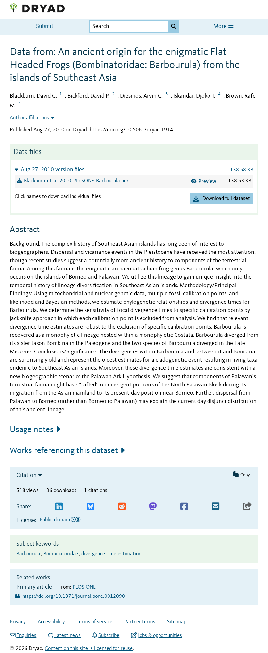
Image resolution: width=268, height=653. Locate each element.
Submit (44, 26)
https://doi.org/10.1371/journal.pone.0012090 (73, 596)
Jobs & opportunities (160, 635)
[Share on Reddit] (122, 507)
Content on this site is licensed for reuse (89, 648)
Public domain (55, 520)
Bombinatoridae (60, 554)
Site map (176, 622)
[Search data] (173, 26)
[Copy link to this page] (247, 506)
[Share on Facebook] (184, 507)
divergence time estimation (111, 554)
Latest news (67, 635)
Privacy (18, 622)
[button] (134, 169)
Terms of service (94, 622)
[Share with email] (215, 507)
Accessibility (51, 622)
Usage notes (32, 429)
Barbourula (28, 554)
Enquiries (26, 635)
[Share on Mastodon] (153, 507)
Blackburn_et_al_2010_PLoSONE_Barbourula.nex (76, 181)
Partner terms (139, 622)
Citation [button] (26, 475)
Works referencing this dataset (64, 451)
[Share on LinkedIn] (59, 507)
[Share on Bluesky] (90, 507)
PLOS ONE (84, 587)
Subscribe (108, 635)
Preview (207, 181)
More (220, 26)
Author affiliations (29, 118)
